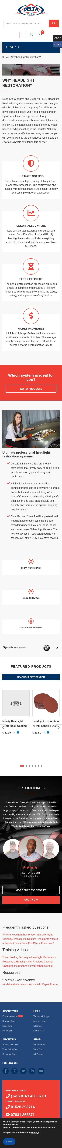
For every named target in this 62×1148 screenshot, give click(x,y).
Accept (9, 1141)
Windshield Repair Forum (43, 984)
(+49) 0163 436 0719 (28, 1096)
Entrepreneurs (9, 1016)
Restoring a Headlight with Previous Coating (27, 961)
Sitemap (37, 1026)
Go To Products (31, 389)
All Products (39, 1054)
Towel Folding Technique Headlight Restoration (29, 957)
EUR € (57, 44)
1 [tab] (22, 766)
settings (35, 1132)
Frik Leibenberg (31, 872)
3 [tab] (29, 766)
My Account (39, 1044)
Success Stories (10, 1054)
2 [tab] (26, 766)
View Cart (38, 1049)
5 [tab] (35, 766)
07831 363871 (22, 1115)
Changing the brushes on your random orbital (27, 966)
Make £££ (7, 1030)
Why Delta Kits (9, 1049)
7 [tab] (41, 766)
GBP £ (57, 38)
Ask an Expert (40, 1021)
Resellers (7, 1026)
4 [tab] (32, 766)
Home (5, 57)
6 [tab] (38, 766)
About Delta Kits (10, 1044)
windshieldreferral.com (15, 984)
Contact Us (39, 1030)
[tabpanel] (16, 719)
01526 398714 (22, 1107)
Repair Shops (9, 1021)
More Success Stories (31, 890)
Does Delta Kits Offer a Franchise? (34, 943)
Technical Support (42, 1016)
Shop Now (31, 899)
